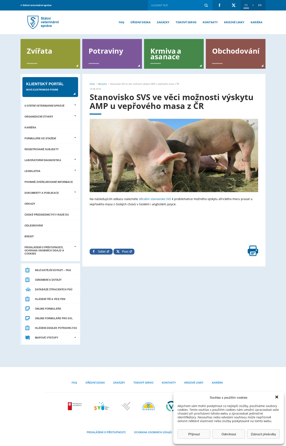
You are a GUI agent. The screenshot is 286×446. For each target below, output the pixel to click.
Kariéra (256, 22)
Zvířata (39, 50)
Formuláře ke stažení (40, 138)
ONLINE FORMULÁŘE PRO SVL (54, 318)
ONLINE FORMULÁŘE (48, 308)
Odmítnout (229, 434)
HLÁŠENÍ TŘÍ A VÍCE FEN (50, 299)
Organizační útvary (38, 116)
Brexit (29, 236)
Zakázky (163, 22)
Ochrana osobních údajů (153, 432)
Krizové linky (234, 22)
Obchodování (235, 50)
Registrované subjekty (41, 149)
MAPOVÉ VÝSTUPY (46, 337)
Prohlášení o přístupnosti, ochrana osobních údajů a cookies (44, 250)
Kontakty (210, 22)
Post (124, 251)
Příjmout (194, 434)
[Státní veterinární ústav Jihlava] (102, 406)
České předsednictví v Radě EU (46, 214)
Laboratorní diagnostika (42, 160)
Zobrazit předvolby (263, 434)
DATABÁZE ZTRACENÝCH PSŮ (53, 289)
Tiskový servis (186, 22)
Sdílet (102, 251)
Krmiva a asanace (166, 53)
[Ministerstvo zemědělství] (75, 406)
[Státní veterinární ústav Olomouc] (148, 406)
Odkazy (29, 204)
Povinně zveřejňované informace (48, 182)
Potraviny (106, 50)
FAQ (121, 22)
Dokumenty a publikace (41, 193)
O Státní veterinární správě (44, 105)
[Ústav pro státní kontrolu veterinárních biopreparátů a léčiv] (171, 406)
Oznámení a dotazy (48, 280)
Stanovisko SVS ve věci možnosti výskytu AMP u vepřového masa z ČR (42, 22)
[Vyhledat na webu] (206, 5)
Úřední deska (140, 22)
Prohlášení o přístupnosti (106, 432)
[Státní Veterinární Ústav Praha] (125, 406)
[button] (277, 397)
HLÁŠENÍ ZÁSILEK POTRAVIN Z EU (56, 328)
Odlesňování (33, 225)
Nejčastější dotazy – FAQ (53, 270)
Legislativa (32, 171)
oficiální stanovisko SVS (155, 199)
